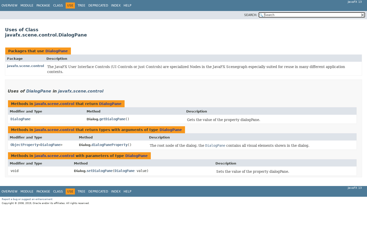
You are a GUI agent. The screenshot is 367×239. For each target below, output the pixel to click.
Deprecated (98, 5)
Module (26, 5)
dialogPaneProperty (110, 145)
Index (116, 5)
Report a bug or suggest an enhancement (27, 199)
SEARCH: (250, 15)
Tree (81, 5)
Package (43, 5)
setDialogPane (100, 171)
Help (127, 5)
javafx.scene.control (25, 66)
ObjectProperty (24, 145)
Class (58, 5)
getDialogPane (112, 119)
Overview (9, 5)
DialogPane (56, 51)
